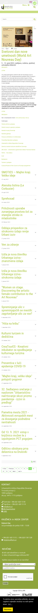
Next (14, 471)
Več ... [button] (10, 604)
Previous (11, 468)
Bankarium (4, 159)
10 (30, 468)
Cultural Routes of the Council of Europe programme (16, 165)
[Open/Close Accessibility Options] (34, 3)
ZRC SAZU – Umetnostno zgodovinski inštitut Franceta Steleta (18, 150)
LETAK (3, 70)
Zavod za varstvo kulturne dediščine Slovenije (14, 146)
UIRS (5, 511)
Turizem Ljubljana (6, 162)
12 (3, 471)
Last (19, 471)
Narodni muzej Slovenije (8, 130)
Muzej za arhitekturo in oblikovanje (11, 137)
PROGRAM (4, 67)
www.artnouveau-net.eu (22, 118)
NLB (3, 156)
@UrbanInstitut (9, 509)
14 (10, 471)
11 (33, 468)
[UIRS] (7, 7)
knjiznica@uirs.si (10, 540)
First (5, 468)
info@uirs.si (8, 507)
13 (6, 471)
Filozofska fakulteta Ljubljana (10, 140)
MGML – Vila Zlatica (7, 153)
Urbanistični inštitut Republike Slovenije (12, 143)
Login (6, 2)
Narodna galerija (6, 134)
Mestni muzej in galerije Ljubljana (11, 127)
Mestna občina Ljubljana (8, 124)
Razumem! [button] (7, 609)
